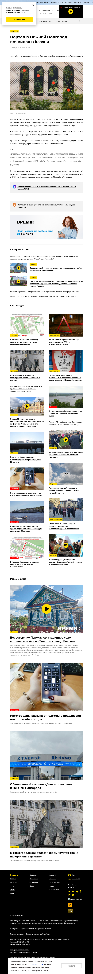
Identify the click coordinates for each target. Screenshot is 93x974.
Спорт (32, 886)
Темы (12, 890)
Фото (12, 886)
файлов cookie (37, 964)
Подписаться (19, 19)
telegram (77, 891)
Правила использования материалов (23, 952)
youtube (73, 891)
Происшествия (55, 882)
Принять (71, 966)
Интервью (14, 882)
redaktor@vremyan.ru (22, 944)
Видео (12, 893)
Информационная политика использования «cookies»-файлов (32, 958)
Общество (14, 31)
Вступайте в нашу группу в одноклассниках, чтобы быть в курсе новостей (46, 206)
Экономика (34, 879)
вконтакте (69, 891)
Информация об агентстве (19, 950)
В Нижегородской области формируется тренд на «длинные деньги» (44, 852)
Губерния (52, 879)
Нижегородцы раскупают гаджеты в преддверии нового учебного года (45, 715)
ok (80, 891)
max (73, 895)
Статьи (13, 879)
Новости (14, 875)
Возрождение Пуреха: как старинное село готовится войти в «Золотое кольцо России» (42, 637)
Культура (52, 875)
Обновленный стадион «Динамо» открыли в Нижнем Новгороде (41, 783)
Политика (33, 875)
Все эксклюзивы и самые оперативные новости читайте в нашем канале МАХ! (46, 188)
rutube (69, 895)
